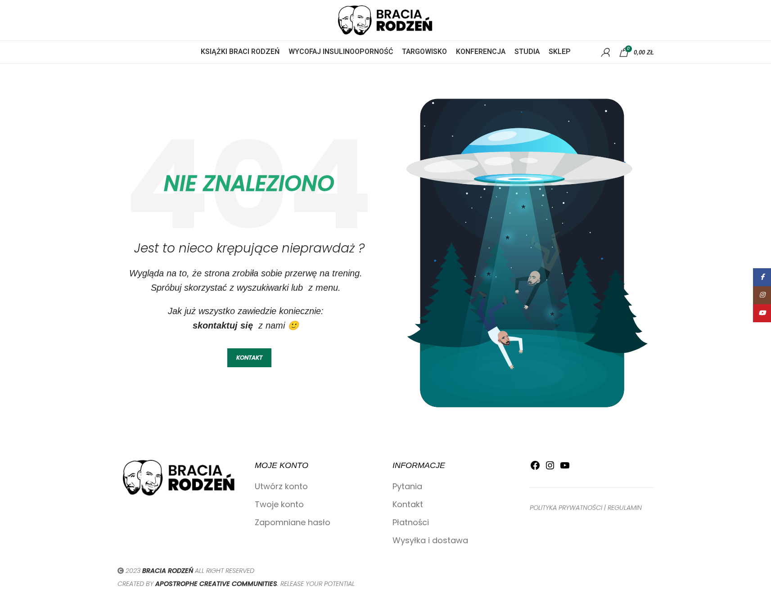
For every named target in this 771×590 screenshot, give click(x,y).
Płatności (410, 522)
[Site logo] (385, 19)
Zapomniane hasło (292, 522)
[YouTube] (564, 467)
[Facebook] (535, 467)
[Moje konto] (605, 52)
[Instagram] (550, 467)
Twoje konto (279, 504)
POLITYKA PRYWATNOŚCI (566, 507)
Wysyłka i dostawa (430, 540)
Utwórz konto (281, 486)
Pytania (407, 486)
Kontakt (407, 504)
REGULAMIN (625, 507)
